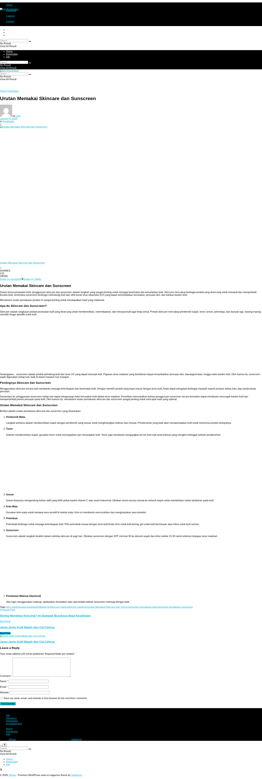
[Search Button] (30, 41)
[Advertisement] (91, 346)
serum (47, 607)
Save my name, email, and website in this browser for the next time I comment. (45, 698)
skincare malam (59, 607)
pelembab (38, 607)
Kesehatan (12, 32)
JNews (12, 739)
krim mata (11, 607)
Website (4, 692)
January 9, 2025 (8, 118)
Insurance (11, 718)
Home (9, 29)
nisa (18, 116)
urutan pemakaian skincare (146, 607)
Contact (10, 21)
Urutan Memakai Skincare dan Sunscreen (109, 607)
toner (84, 607)
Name (4, 681)
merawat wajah (25, 607)
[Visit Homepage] (9, 9)
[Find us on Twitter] (1, 770)
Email (4, 687)
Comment (6, 676)
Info (8, 35)
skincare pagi (75, 607)
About (9, 5)
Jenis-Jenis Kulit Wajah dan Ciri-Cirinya (27, 641)
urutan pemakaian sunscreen (177, 607)
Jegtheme (76, 739)
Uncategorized (14, 723)
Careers (10, 16)
